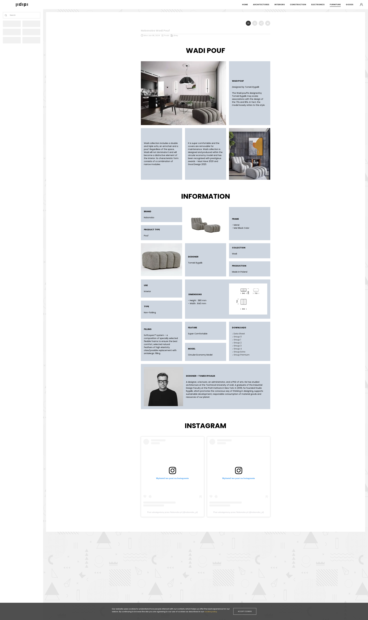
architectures (261, 4)
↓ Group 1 (236, 339)
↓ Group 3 (236, 345)
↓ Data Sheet (238, 333)
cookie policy (210, 611)
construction (298, 4)
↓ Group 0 (237, 336)
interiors (279, 4)
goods (349, 4)
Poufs (166, 35)
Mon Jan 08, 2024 (152, 35)
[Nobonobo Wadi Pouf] (183, 62)
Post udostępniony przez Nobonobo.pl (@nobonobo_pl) (172, 512)
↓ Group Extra (238, 351)
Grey (176, 35)
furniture (335, 4)
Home (245, 4)
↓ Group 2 (236, 342)
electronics (318, 4)
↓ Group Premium (241, 354)
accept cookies (245, 611)
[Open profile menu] (361, 4)
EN (248, 23)
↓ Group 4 (237, 348)
